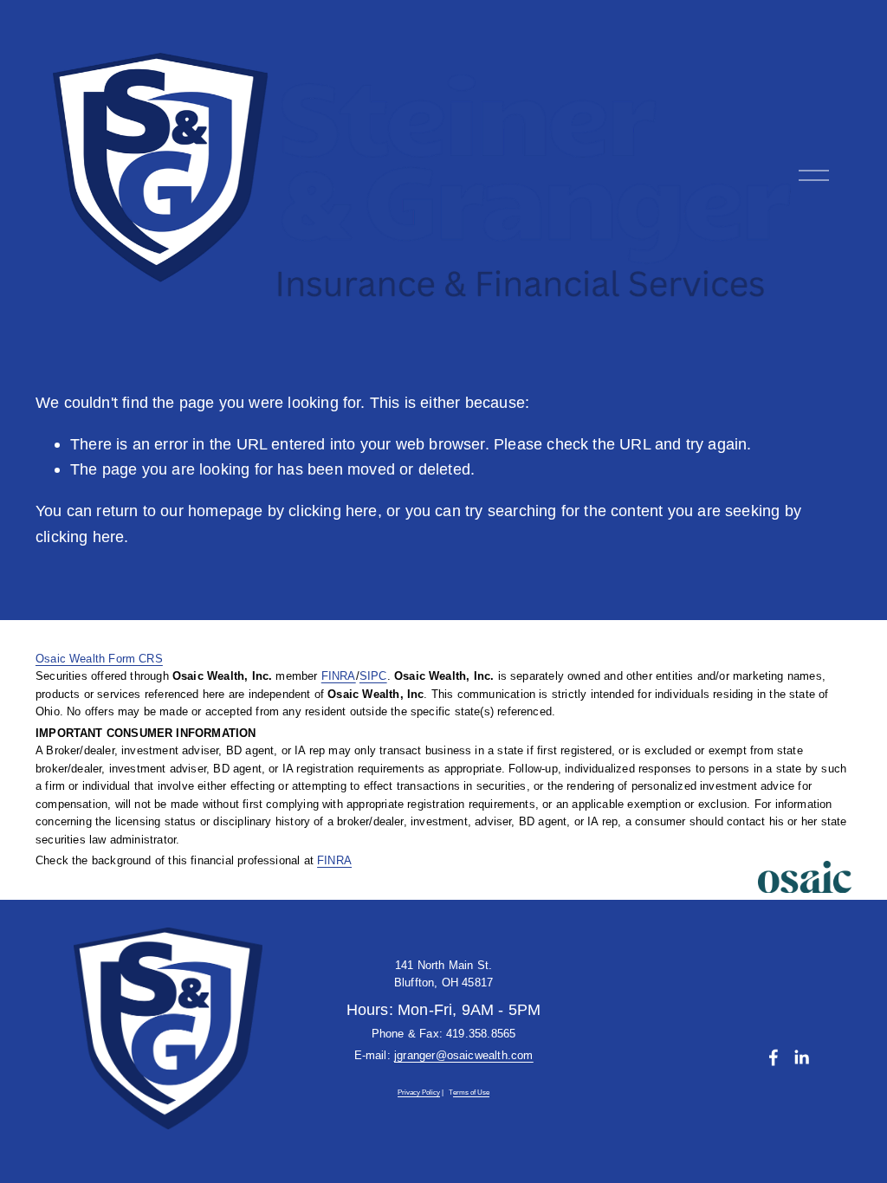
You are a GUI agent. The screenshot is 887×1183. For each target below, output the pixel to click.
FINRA (338, 675)
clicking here (332, 510)
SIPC (373, 675)
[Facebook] (773, 1057)
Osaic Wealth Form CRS (99, 658)
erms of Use (471, 1093)
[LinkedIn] (801, 1057)
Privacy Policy (419, 1093)
